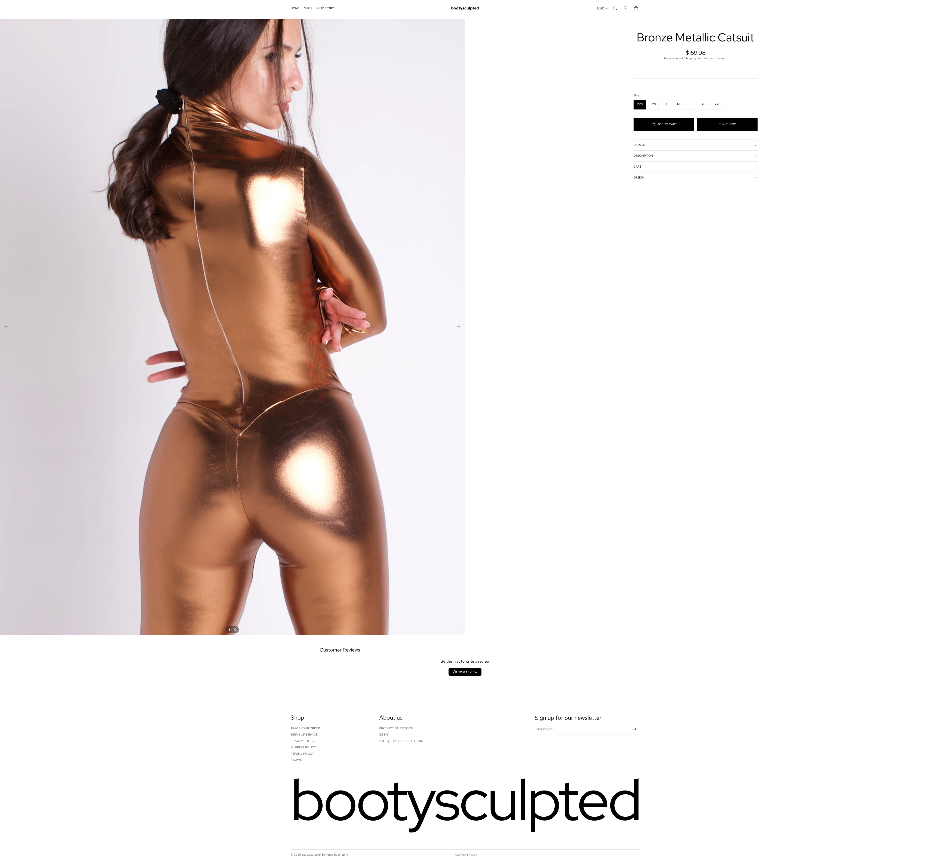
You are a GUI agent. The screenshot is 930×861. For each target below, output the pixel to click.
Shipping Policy (303, 747)
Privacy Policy (303, 741)
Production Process (396, 728)
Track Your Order (305, 728)
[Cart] (636, 8)
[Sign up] (634, 729)
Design (639, 177)
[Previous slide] (5, 327)
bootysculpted (311, 855)
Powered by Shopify (335, 855)
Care (637, 167)
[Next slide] (459, 327)
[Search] (615, 8)
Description (643, 156)
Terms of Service (304, 735)
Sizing (384, 735)
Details (639, 145)
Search (296, 760)
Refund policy (302, 754)
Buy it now (727, 124)
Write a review (465, 671)
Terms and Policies (465, 855)
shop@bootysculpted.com (401, 741)
